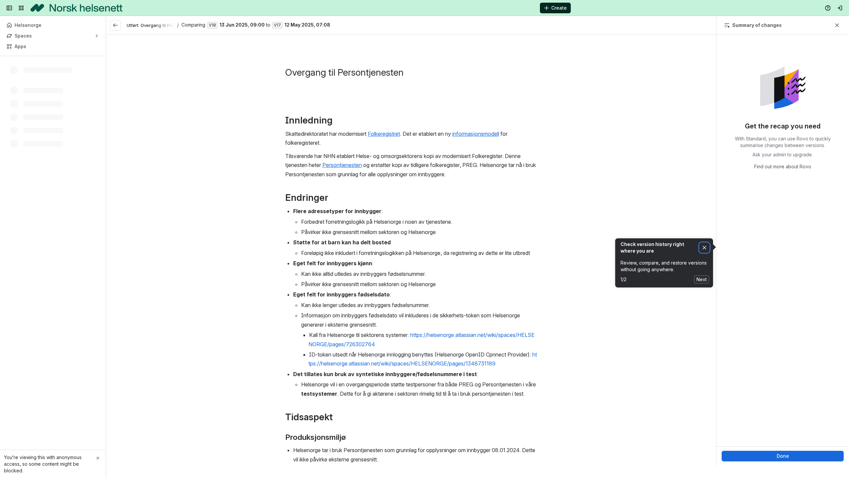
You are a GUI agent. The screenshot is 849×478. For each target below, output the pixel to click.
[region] (411, 250)
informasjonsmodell (475, 133)
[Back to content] (115, 25)
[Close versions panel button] (837, 25)
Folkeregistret (384, 133)
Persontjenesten (342, 165)
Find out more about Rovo (782, 166)
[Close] (98, 458)
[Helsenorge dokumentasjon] (76, 8)
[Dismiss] (704, 248)
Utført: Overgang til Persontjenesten (164, 25)
